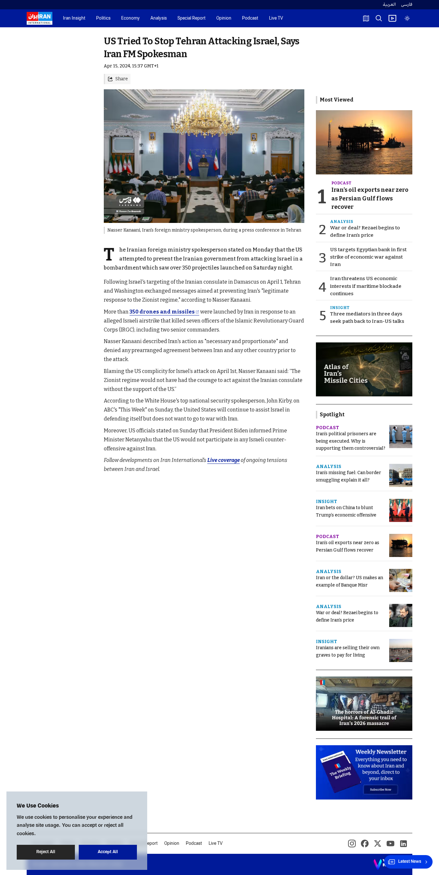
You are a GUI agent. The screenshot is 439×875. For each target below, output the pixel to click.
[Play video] (392, 18)
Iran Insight (74, 18)
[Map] (366, 18)
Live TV (276, 18)
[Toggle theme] (407, 18)
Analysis (158, 18)
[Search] (379, 18)
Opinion (223, 18)
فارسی (406, 4)
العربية (389, 4)
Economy (130, 18)
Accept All (108, 852)
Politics (103, 18)
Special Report (191, 18)
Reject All (45, 852)
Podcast (250, 18)
